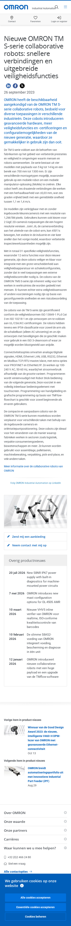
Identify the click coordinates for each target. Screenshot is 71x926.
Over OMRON (14, 812)
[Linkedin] (7, 86)
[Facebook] (14, 86)
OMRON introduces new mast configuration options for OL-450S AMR (43, 598)
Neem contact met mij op (29, 545)
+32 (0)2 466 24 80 (19, 857)
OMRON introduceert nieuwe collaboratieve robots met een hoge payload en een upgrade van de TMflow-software (43, 668)
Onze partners (15, 830)
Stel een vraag (16, 863)
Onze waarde (14, 821)
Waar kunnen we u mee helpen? (30, 848)
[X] (21, 86)
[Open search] (56, 7)
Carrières (11, 839)
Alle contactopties (16, 871)
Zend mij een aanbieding (28, 536)
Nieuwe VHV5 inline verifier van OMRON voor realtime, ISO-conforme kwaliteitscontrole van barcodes (43, 618)
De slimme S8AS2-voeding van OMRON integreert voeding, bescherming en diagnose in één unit (44, 643)
